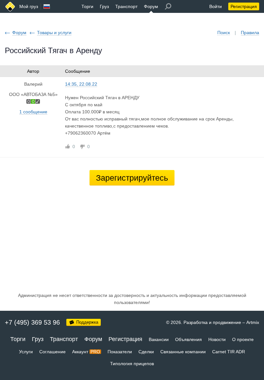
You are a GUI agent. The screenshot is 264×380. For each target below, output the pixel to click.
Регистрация (244, 6)
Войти (215, 6)
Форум (151, 6)
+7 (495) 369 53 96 (32, 322)
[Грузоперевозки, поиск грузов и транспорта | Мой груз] (10, 6)
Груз (104, 6)
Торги (87, 6)
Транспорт (126, 6)
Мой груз (28, 6)
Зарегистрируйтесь (132, 177)
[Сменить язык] (46, 6)
